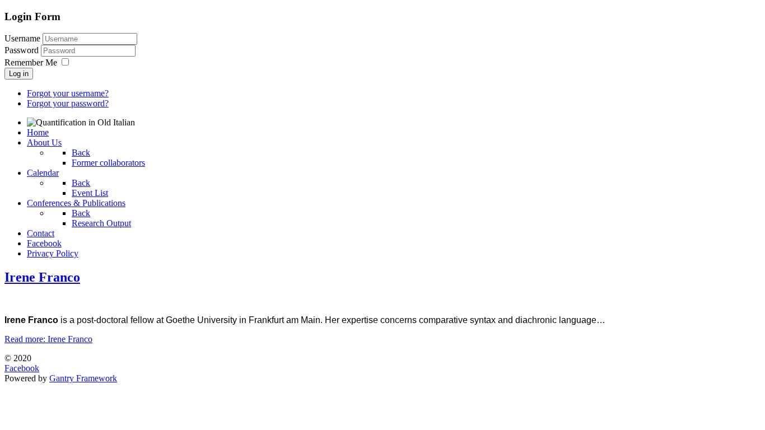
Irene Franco (42, 277)
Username (22, 38)
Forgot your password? (68, 103)
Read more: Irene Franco (48, 339)
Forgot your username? (68, 93)
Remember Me (30, 62)
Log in (19, 73)
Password (22, 50)
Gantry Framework (83, 378)
